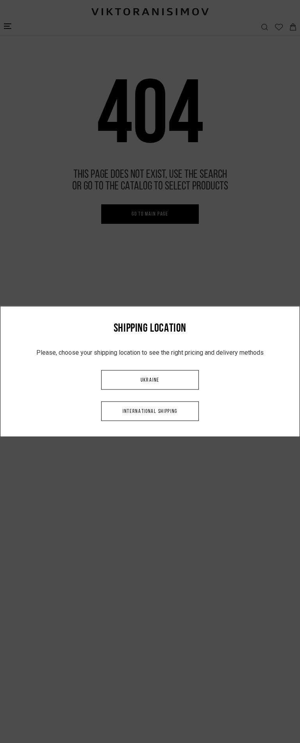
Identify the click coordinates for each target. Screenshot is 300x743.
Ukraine (150, 380)
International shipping (150, 411)
